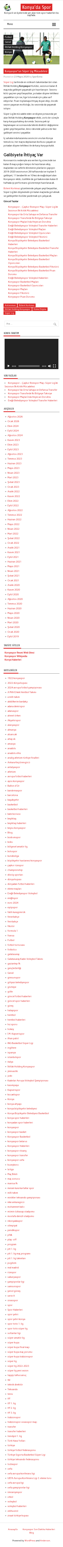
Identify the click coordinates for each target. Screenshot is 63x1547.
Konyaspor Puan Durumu (21, 296)
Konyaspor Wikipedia (16, 656)
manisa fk (12, 1183)
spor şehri (12, 1314)
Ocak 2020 (13, 631)
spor (10, 1305)
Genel (8, 42)
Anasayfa (13, 1529)
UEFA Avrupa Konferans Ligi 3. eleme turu (29, 1478)
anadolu (11, 748)
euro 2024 (12, 902)
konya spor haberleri (18, 1118)
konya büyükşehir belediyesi (22, 1108)
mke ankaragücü (15, 1202)
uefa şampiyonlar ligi (18, 1487)
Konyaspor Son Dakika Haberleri (39, 1529)
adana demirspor (16, 706)
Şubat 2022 (13, 538)
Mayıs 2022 (13, 524)
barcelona (12, 795)
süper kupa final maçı (18, 1347)
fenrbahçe (12, 921)
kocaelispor (13, 1094)
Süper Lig (9, 82)
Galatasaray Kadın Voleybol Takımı (25, 959)
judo (9, 1075)
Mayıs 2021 (13, 566)
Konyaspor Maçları (18, 289)
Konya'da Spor (36, 7)
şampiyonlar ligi (15, 1281)
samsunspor (14, 1286)
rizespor (11, 1272)
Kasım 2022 (13, 496)
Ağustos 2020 (15, 599)
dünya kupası (14, 879)
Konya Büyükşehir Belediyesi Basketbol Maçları (32, 255)
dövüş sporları (15, 874)
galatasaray (13, 954)
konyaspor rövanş (17, 1150)
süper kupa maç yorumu (19, 1352)
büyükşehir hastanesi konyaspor (24, 860)
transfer (11, 1426)
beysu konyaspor (16, 828)
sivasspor (12, 1300)
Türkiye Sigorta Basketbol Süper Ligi (26, 1454)
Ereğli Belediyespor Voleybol (22, 893)
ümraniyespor (14, 1492)
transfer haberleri (16, 1431)
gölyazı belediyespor (18, 982)
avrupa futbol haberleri (19, 776)
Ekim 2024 (13, 426)
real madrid (13, 1267)
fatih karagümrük (16, 912)
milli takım (12, 1192)
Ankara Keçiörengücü (18, 762)
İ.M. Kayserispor (15, 1033)
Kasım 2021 (13, 552)
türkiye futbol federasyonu (21, 1450)
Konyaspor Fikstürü (18, 293)
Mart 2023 (12, 477)
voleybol (12, 1501)
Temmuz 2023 (14, 458)
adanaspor (13, 711)
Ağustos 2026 (15, 416)
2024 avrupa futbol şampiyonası (24, 687)
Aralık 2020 (13, 585)
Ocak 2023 (13, 486)
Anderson (45, 1540)
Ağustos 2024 (15, 435)
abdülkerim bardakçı (17, 701)
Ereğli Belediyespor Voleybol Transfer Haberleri (32, 225)
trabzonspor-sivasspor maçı (22, 1422)
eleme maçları (14, 888)
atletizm (11, 771)
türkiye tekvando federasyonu (23, 1459)
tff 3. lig (11, 1412)
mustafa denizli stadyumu (20, 1216)
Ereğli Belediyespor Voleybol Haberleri (28, 278)
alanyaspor (13, 725)
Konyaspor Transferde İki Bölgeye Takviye (30, 218)
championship (15, 870)
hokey (10, 1029)
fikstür (11, 926)
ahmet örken (14, 715)
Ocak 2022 (13, 543)
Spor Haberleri (15, 1309)
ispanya (11, 1052)
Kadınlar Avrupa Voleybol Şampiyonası (27, 1080)
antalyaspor (13, 767)
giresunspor (13, 977)
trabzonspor (14, 1417)
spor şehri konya (16, 1319)
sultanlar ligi (14, 1333)
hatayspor (12, 1010)
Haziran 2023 (14, 463)
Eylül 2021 (13, 557)
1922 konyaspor (16, 678)
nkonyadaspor (15, 1221)
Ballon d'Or (13, 785)
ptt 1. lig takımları (16, 1258)
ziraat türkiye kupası (18, 1515)
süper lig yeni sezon (17, 1370)
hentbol (11, 1015)
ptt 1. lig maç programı (18, 1253)
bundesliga (13, 856)
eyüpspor (12, 907)
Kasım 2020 (13, 589)
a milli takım (13, 697)
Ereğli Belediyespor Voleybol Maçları (27, 229)
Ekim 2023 (13, 444)
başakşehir (13, 799)
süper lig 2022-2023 (18, 1366)
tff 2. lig (11, 1408)
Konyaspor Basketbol (18, 1136)
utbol (10, 1497)
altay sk (11, 739)
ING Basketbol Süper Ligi (20, 1043)
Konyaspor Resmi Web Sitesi (19, 652)
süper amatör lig (16, 1337)
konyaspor (13, 1127)
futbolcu (12, 949)
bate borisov (14, 814)
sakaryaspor (14, 1277)
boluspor (12, 851)
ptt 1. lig (11, 1249)
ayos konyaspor (15, 781)
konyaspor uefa (15, 1160)
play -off (12, 1239)
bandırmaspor (14, 790)
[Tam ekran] (54, 366)
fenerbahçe (13, 916)
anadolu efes (14, 753)
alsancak (12, 734)
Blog (10, 832)
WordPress (29, 1540)
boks (10, 842)
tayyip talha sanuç (16, 1375)
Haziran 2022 (14, 519)
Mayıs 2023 (13, 468)
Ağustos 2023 (15, 454)
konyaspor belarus (17, 1141)
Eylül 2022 (13, 505)
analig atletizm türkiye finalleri (23, 757)
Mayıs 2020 (13, 613)
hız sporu (12, 1024)
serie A (11, 1295)
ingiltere (11, 1047)
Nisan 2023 (13, 472)
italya (10, 1061)
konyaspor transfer (17, 1155)
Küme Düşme (40, 309)
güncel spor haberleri (18, 1001)
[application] (31, 354)
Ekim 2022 (13, 501)
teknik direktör (15, 1384)
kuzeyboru (13, 1164)
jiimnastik (12, 1071)
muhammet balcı (15, 1206)
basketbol (12, 804)
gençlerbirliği (14, 968)
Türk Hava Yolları (16, 1440)
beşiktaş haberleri (16, 823)
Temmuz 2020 (14, 603)
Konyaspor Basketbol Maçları (23, 281)
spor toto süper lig (17, 1328)
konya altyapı (14, 1104)
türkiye (11, 1445)
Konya (8, 52)
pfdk (9, 1235)
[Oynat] (8, 366)
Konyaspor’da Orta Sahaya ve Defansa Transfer (32, 214)
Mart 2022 (12, 533)
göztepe (11, 987)
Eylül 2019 (13, 636)
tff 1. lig (11, 1403)
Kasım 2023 (13, 440)
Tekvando (12, 1389)
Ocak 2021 (13, 580)
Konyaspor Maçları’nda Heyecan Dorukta (29, 221)
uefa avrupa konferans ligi (21, 1473)
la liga (10, 1169)
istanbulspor (14, 1057)
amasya (11, 743)
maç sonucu (13, 1178)
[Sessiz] (49, 366)
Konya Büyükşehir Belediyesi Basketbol (28, 1113)
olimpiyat (12, 1225)
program (11, 1244)
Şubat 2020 (13, 627)
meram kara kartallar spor (20, 1188)
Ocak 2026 (13, 421)
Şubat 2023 (13, 482)
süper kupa (13, 1342)
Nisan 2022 (13, 529)
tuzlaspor (12, 1464)
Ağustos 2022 (15, 510)
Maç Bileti (12, 1174)
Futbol (8, 37)
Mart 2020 (12, 622)
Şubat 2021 (13, 575)
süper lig (12, 1361)
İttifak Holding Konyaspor (18, 47)
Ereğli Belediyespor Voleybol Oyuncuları (29, 233)
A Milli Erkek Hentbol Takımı (21, 692)
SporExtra (37, 76)
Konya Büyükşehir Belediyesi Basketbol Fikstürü (33, 266)
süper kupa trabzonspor (20, 1356)
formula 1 (12, 930)
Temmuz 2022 (14, 515)
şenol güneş (13, 1291)
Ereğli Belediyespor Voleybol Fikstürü (27, 237)
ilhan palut (13, 1038)
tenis (10, 1394)
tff (8, 1398)
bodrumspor (14, 837)
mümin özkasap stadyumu (21, 1211)
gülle (10, 991)
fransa (10, 935)
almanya (11, 729)
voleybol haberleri (16, 1506)
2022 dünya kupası (17, 683)
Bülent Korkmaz (12, 188)
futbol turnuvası (16, 945)
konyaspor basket (16, 1132)
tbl (8, 1380)
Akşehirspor (14, 720)
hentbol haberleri (16, 1019)
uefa (9, 1468)
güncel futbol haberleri (19, 996)
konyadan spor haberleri (20, 1122)
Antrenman (10, 305)
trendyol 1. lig (14, 1436)
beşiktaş (11, 818)
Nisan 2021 (13, 571)
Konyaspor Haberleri (18, 1146)
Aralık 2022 (13, 491)
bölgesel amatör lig (17, 846)
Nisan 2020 (13, 617)
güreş (10, 1005)
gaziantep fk (13, 963)
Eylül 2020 (13, 594)
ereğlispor (12, 898)
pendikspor (13, 1230)
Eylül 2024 (13, 430)
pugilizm (11, 1263)
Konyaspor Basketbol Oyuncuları (25, 285)
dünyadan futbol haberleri (20, 884)
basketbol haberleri (17, 809)
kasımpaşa (13, 1085)
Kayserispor (13, 1090)
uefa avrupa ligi (15, 1482)
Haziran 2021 (14, 561)
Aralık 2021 (13, 547)
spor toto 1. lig (15, 1323)
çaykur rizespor (15, 865)
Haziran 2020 (14, 608)
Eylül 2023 (13, 449)
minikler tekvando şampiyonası (23, 1197)
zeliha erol (12, 1511)
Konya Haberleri (13, 659)
